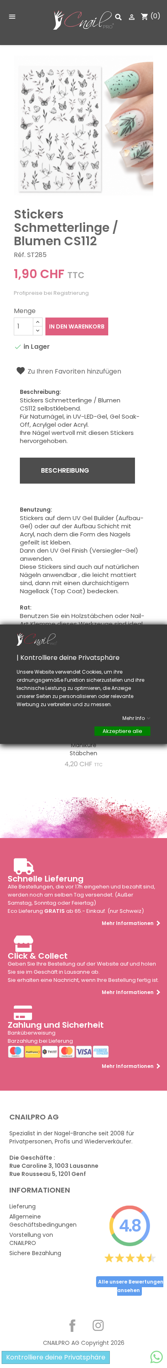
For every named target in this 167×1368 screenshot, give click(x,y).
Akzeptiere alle (122, 731)
